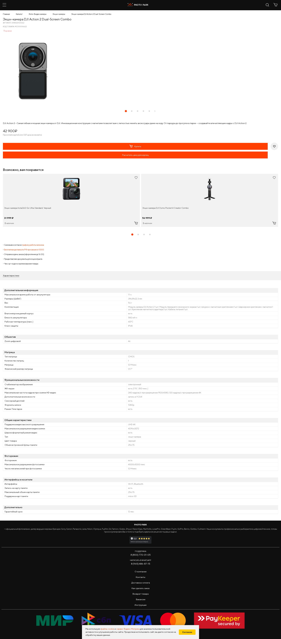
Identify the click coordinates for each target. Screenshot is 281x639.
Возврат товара (140, 594)
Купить (137, 146)
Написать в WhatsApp (140, 560)
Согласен (187, 632)
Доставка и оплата (140, 582)
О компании (141, 571)
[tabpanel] (71, 200)
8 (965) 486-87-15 (140, 563)
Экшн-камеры (59, 14)
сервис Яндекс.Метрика (128, 629)
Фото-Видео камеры (37, 14)
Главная (6, 14)
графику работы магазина (33, 245)
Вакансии (140, 599)
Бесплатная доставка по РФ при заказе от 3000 (24, 250)
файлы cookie (107, 629)
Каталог (19, 14)
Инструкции (140, 605)
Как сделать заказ (140, 588)
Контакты (140, 577)
